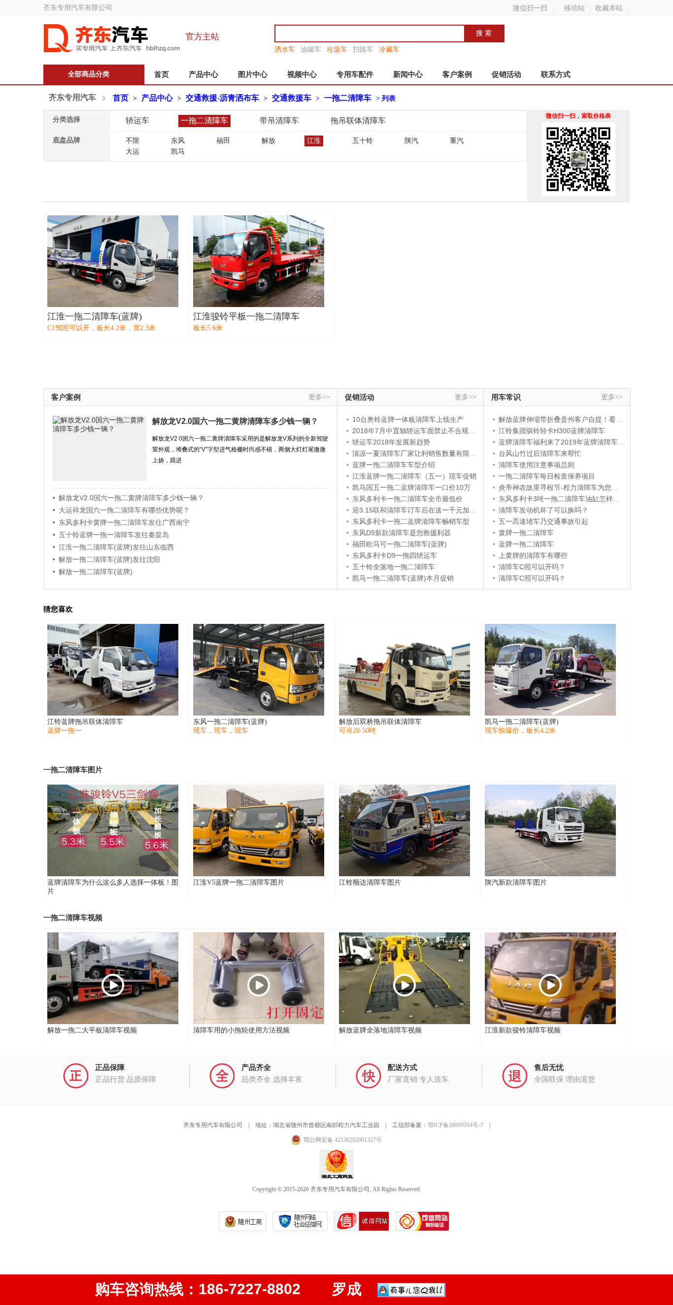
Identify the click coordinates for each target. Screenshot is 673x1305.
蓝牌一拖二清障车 (526, 544)
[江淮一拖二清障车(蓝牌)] (112, 261)
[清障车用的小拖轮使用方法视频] (258, 978)
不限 (132, 140)
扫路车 (363, 49)
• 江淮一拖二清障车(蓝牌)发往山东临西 (113, 547)
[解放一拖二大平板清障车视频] (112, 978)
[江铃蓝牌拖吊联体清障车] (112, 670)
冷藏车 (389, 49)
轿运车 (137, 120)
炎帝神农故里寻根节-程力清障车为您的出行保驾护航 (579, 487)
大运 (132, 151)
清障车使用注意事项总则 (536, 465)
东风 (178, 140)
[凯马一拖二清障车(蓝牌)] (550, 670)
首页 (161, 74)
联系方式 (556, 74)
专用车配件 (354, 74)
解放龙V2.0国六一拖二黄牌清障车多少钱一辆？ (235, 421)
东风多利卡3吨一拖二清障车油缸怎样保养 (563, 499)
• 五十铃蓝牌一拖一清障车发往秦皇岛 (111, 535)
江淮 (314, 140)
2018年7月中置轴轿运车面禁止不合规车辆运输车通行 (434, 431)
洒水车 (284, 49)
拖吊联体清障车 (358, 120)
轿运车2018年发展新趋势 (391, 442)
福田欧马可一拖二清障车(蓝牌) (399, 544)
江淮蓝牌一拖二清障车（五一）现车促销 (414, 476)
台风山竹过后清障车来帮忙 (540, 453)
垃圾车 (337, 49)
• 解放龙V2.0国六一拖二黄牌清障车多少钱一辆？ (128, 498)
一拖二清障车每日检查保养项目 (547, 476)
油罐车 (311, 49)
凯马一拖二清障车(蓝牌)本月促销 (403, 578)
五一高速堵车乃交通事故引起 (543, 521)
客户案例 (457, 74)
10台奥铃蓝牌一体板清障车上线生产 (408, 419)
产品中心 (203, 74)
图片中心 (253, 74)
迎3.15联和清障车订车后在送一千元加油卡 (417, 510)
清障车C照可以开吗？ (532, 567)
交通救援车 (291, 98)
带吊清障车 (279, 120)
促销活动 (506, 74)
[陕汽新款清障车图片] (550, 830)
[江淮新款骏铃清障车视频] (550, 978)
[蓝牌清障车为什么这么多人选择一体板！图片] (112, 830)
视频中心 (302, 74)
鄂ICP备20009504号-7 (455, 1125)
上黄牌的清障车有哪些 (533, 555)
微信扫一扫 (530, 8)
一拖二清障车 (347, 98)
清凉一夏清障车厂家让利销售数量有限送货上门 (424, 453)
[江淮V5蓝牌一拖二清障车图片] (258, 830)
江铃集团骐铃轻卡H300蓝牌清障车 (552, 431)
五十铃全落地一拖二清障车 (393, 567)
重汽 (457, 140)
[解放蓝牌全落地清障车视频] (404, 978)
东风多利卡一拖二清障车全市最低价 (407, 499)
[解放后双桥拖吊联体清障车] (404, 670)
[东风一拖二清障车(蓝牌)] (258, 670)
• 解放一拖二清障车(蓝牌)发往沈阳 (106, 559)
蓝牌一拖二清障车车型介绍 (393, 465)
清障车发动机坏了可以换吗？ (543, 510)
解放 (268, 140)
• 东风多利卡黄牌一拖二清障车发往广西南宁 (121, 522)
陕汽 (411, 140)
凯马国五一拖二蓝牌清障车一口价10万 (411, 487)
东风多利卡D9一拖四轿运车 (394, 555)
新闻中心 (408, 74)
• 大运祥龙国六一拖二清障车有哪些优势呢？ (121, 510)
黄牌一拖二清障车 (526, 533)
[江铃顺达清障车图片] (404, 830)
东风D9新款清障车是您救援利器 (401, 533)
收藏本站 (609, 8)
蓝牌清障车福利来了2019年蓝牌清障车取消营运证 (575, 442)
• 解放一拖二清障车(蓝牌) (93, 572)
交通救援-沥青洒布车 (222, 98)
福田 (223, 140)
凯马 (178, 151)
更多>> (319, 397)
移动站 (574, 8)
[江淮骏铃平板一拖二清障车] (258, 261)
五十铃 (362, 140)
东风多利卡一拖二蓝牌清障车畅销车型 (411, 521)
